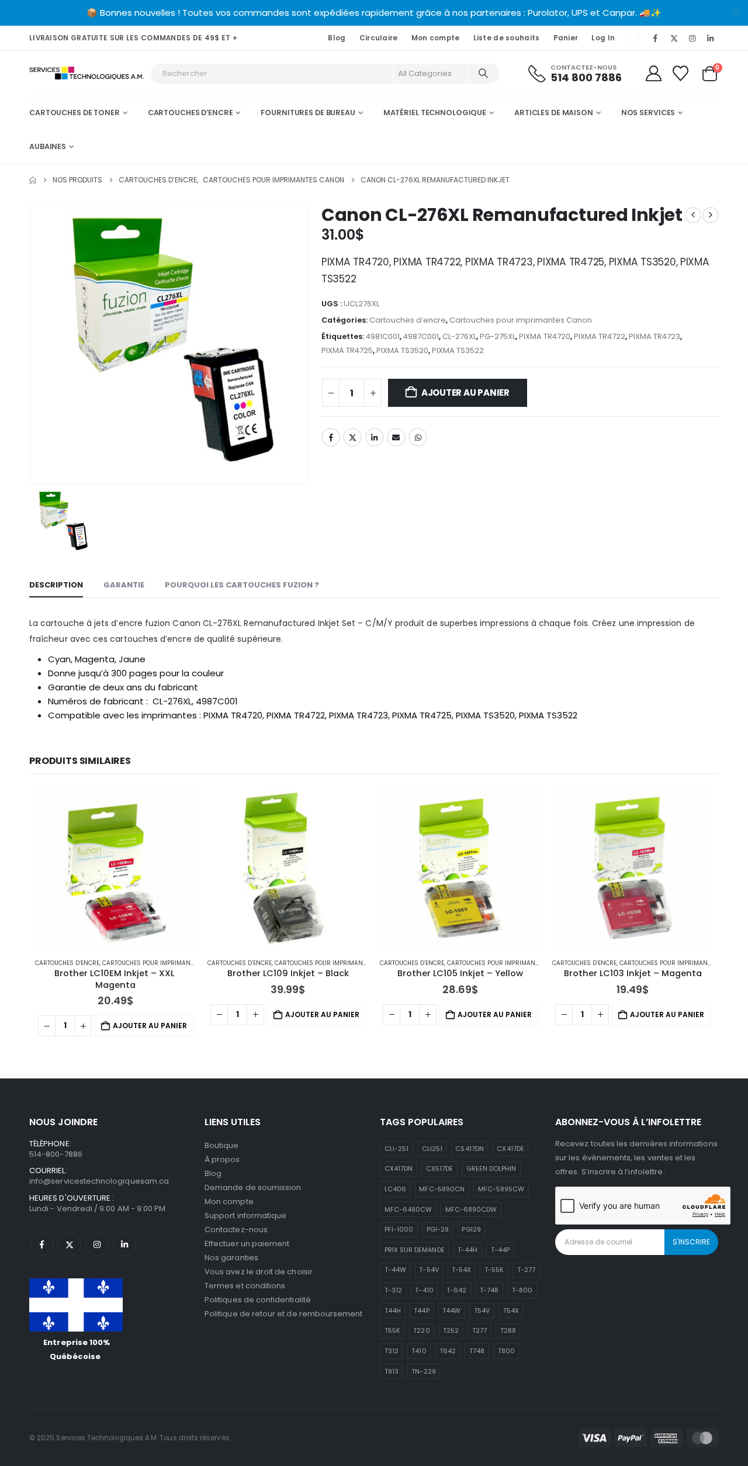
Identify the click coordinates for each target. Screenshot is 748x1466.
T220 (421, 1330)
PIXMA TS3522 (458, 350)
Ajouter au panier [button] (150, 1026)
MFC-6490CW (408, 1209)
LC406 (395, 1189)
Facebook (330, 437)
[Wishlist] (680, 73)
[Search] (483, 74)
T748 (476, 1351)
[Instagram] (692, 38)
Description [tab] (56, 584)
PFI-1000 (399, 1229)
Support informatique (245, 1215)
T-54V (428, 1269)
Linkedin (124, 1244)
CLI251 (432, 1148)
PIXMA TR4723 (654, 336)
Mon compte (435, 38)
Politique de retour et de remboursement (284, 1313)
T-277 (526, 1269)
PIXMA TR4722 (599, 336)
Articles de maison (553, 112)
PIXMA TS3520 (402, 350)
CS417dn (469, 1148)
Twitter (352, 437)
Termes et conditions (245, 1285)
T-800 (522, 1290)
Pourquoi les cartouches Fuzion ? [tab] (242, 584)
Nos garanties (231, 1257)
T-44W (395, 1269)
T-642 (456, 1290)
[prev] (693, 215)
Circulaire (378, 38)
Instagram (97, 1244)
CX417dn (399, 1168)
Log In (603, 38)
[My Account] (653, 73)
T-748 (489, 1290)
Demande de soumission (253, 1187)
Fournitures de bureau (308, 112)
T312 (392, 1351)
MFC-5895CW (501, 1189)
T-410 (424, 1290)
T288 (508, 1330)
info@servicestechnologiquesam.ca (99, 1181)
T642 (447, 1351)
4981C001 (383, 336)
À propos (222, 1159)
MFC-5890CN (442, 1189)
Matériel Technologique (434, 112)
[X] (673, 38)
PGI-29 (438, 1229)
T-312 (393, 1290)
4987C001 (421, 336)
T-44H (467, 1249)
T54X (511, 1310)
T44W (451, 1310)
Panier (566, 38)
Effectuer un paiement (247, 1243)
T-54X (461, 1269)
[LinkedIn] (710, 38)
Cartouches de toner (74, 112)
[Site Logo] (86, 73)
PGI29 (471, 1229)
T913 (392, 1371)
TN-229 (423, 1371)
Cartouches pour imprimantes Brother (165, 963)
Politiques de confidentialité (258, 1299)
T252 (451, 1330)
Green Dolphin (491, 1168)
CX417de (510, 1148)
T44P (421, 1310)
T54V (482, 1310)
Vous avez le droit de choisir (259, 1271)
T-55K (494, 1269)
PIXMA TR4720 (544, 336)
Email (396, 437)
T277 (479, 1330)
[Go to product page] (115, 868)
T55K (392, 1330)
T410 (418, 1351)
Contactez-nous (236, 1229)
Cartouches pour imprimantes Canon (520, 320)
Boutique (222, 1145)
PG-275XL (497, 336)
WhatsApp (417, 437)
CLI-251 (396, 1148)
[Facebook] (655, 38)
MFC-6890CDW (471, 1209)
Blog (336, 38)
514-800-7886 (55, 1154)
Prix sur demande (415, 1249)
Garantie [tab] (123, 584)
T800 (506, 1351)
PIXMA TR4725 (347, 350)
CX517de (439, 1168)
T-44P (500, 1249)
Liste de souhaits (506, 38)
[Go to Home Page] (32, 180)
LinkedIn (374, 437)
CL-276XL (459, 336)
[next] (710, 215)
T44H (393, 1310)
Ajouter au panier (465, 392)
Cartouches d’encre (190, 112)
